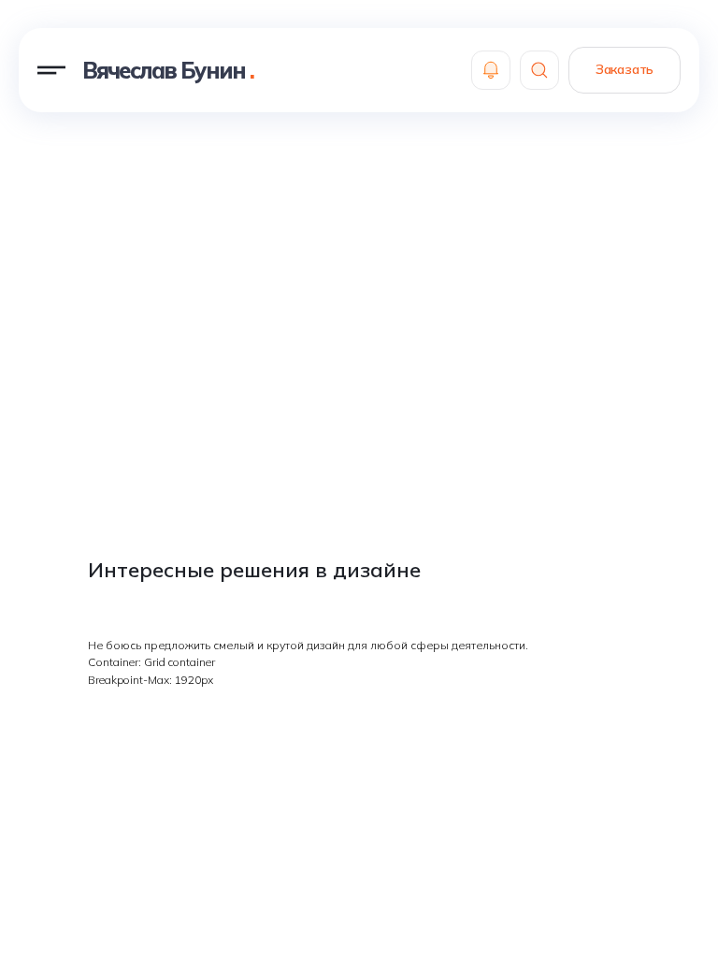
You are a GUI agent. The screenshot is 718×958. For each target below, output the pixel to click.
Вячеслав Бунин (167, 70)
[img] (490, 70)
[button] (51, 70)
